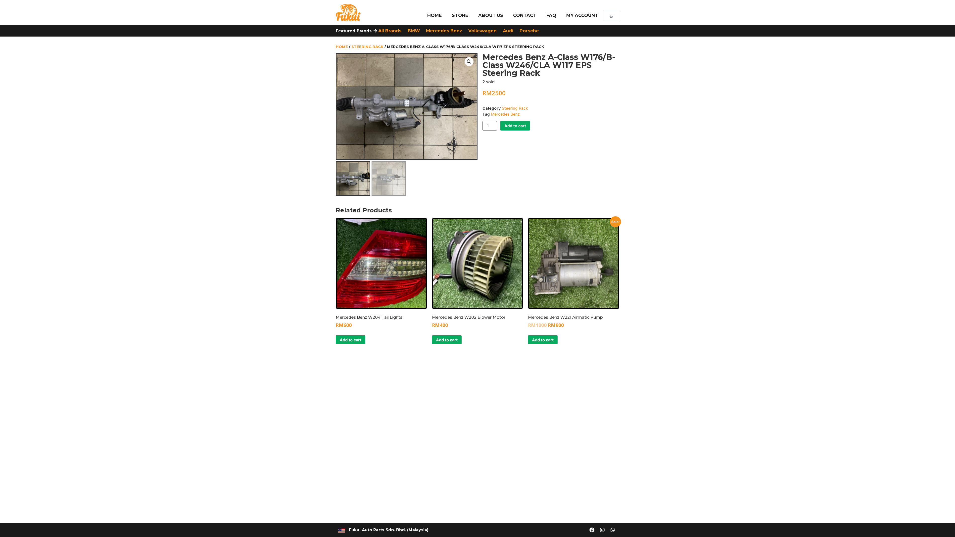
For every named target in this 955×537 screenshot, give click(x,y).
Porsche (529, 30)
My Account (582, 15)
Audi (508, 30)
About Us (490, 15)
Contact (524, 15)
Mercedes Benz (444, 30)
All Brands (389, 30)
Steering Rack (367, 47)
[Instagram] (602, 530)
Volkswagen (482, 30)
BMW (414, 30)
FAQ (551, 15)
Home (434, 15)
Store (460, 15)
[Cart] (611, 16)
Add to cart (515, 125)
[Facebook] (592, 530)
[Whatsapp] (613, 530)
